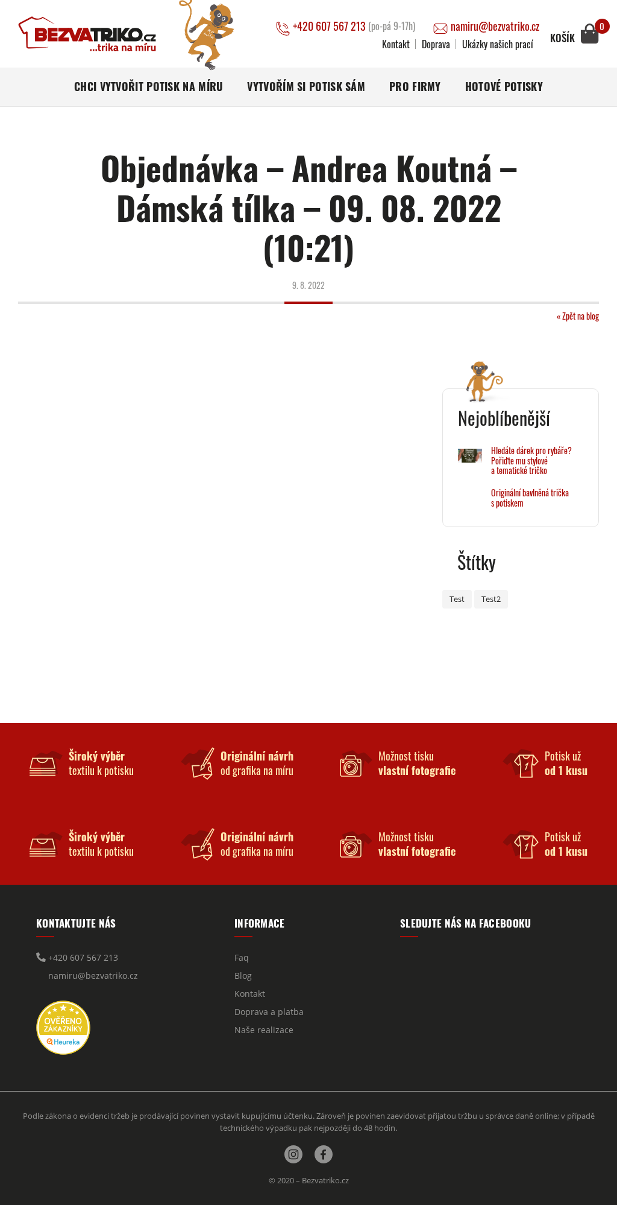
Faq (241, 957)
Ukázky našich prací (497, 44)
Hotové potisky (504, 86)
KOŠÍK (562, 38)
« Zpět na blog (578, 315)
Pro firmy (415, 86)
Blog (243, 975)
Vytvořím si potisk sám (306, 86)
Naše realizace (263, 1030)
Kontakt (396, 44)
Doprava (436, 44)
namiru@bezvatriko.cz (495, 26)
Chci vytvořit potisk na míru (148, 86)
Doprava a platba (269, 1011)
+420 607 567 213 (354, 26)
